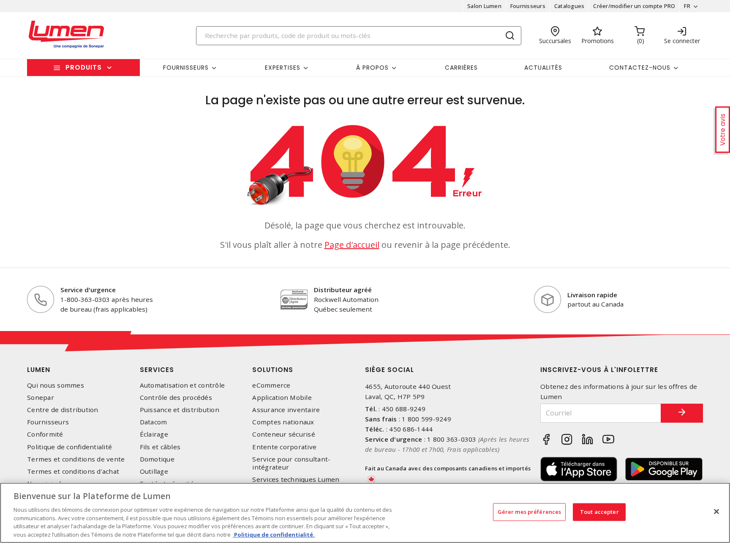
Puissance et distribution (179, 410)
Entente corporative (284, 447)
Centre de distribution (62, 410)
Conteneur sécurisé (283, 434)
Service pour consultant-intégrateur (291, 463)
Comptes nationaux (283, 422)
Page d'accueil (351, 244)
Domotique (157, 459)
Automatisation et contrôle (182, 385)
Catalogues (569, 6)
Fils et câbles (160, 447)
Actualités (543, 67)
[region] (365, 513)
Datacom (153, 422)
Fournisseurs (527, 6)
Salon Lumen (484, 6)
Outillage (154, 471)
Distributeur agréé (343, 289)
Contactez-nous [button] (639, 67)
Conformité (45, 434)
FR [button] (687, 6)
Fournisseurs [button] (186, 67)
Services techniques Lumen (295, 479)
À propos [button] (372, 67)
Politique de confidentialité (69, 447)
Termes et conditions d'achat (73, 471)
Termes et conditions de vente (76, 459)
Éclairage (154, 434)
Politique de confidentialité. (274, 534)
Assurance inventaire (286, 410)
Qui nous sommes (55, 385)
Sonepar (40, 398)
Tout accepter (599, 512)
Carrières (461, 67)
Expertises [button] (282, 67)
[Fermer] (716, 511)
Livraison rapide (592, 295)
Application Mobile (282, 398)
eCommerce (271, 385)
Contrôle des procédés (176, 398)
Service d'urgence (88, 289)
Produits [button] (83, 67)
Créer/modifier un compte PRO (634, 6)
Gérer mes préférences (529, 512)
